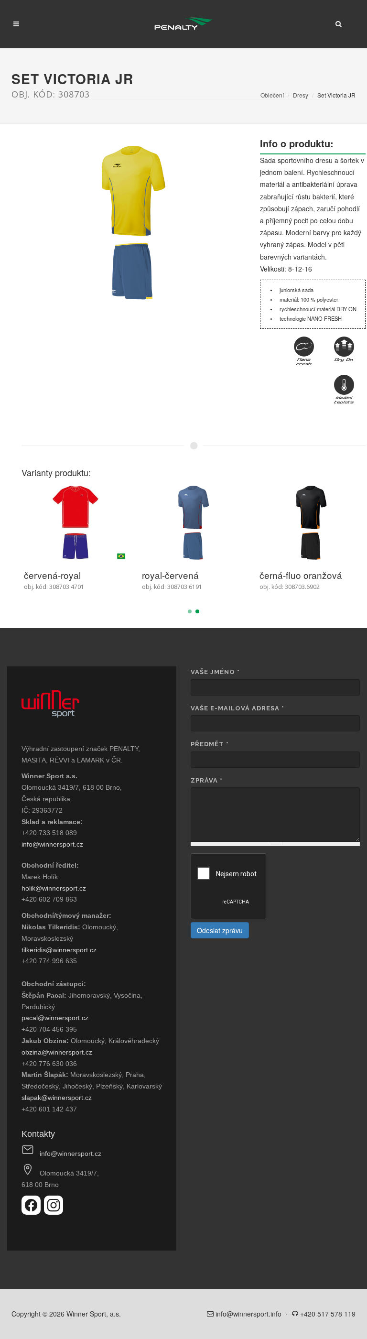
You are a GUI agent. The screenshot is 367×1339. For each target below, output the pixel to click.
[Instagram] (53, 1211)
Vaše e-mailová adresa (237, 708)
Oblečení (272, 95)
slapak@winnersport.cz (57, 1097)
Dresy (300, 95)
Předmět (210, 744)
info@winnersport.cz (52, 844)
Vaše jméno (215, 671)
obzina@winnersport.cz (57, 1052)
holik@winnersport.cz (54, 888)
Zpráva (207, 780)
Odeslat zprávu (220, 930)
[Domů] (184, 24)
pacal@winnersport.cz (55, 1018)
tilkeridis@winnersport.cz (59, 950)
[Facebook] (33, 1211)
